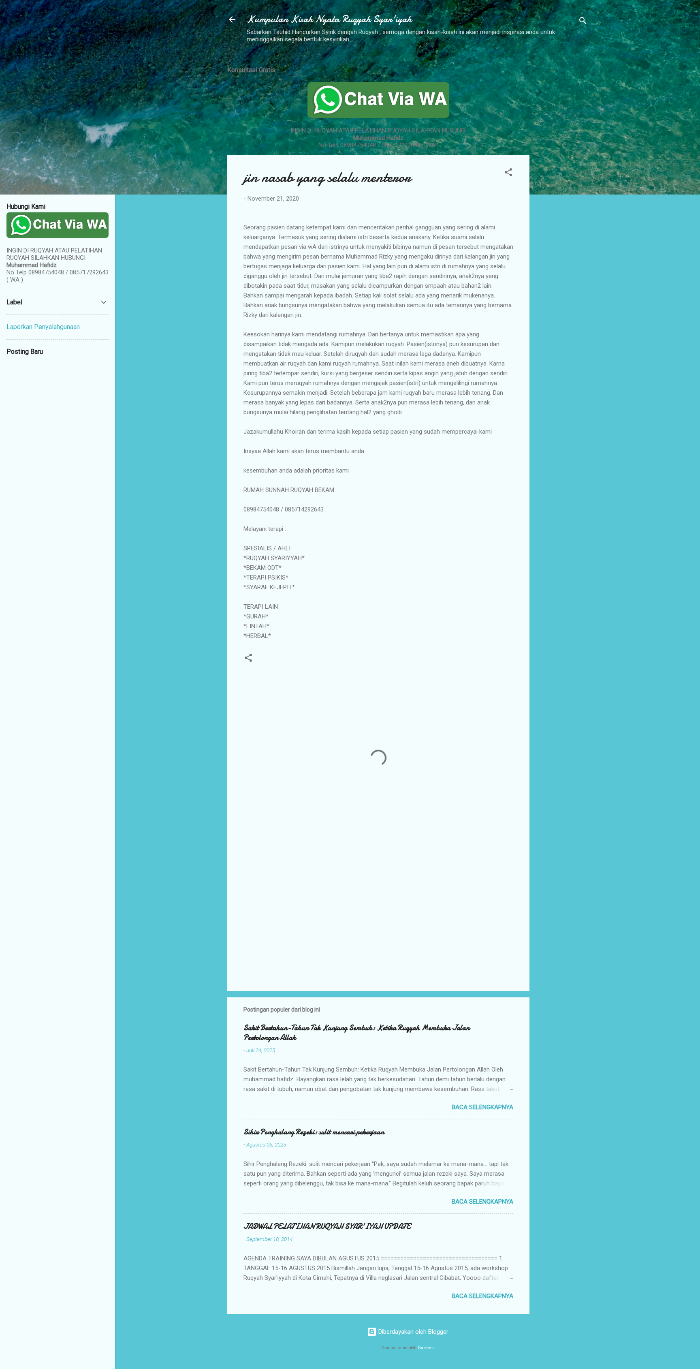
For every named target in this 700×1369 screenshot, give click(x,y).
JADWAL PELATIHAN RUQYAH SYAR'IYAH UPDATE (326, 1226)
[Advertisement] (562, 179)
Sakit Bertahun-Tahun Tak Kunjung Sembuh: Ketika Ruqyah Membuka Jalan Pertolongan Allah (356, 1033)
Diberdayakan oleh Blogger (412, 1331)
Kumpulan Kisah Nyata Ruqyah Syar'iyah (329, 19)
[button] (508, 173)
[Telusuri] (583, 22)
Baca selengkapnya (482, 1107)
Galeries (426, 1347)
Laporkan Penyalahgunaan (43, 327)
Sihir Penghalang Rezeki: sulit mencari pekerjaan (313, 1132)
